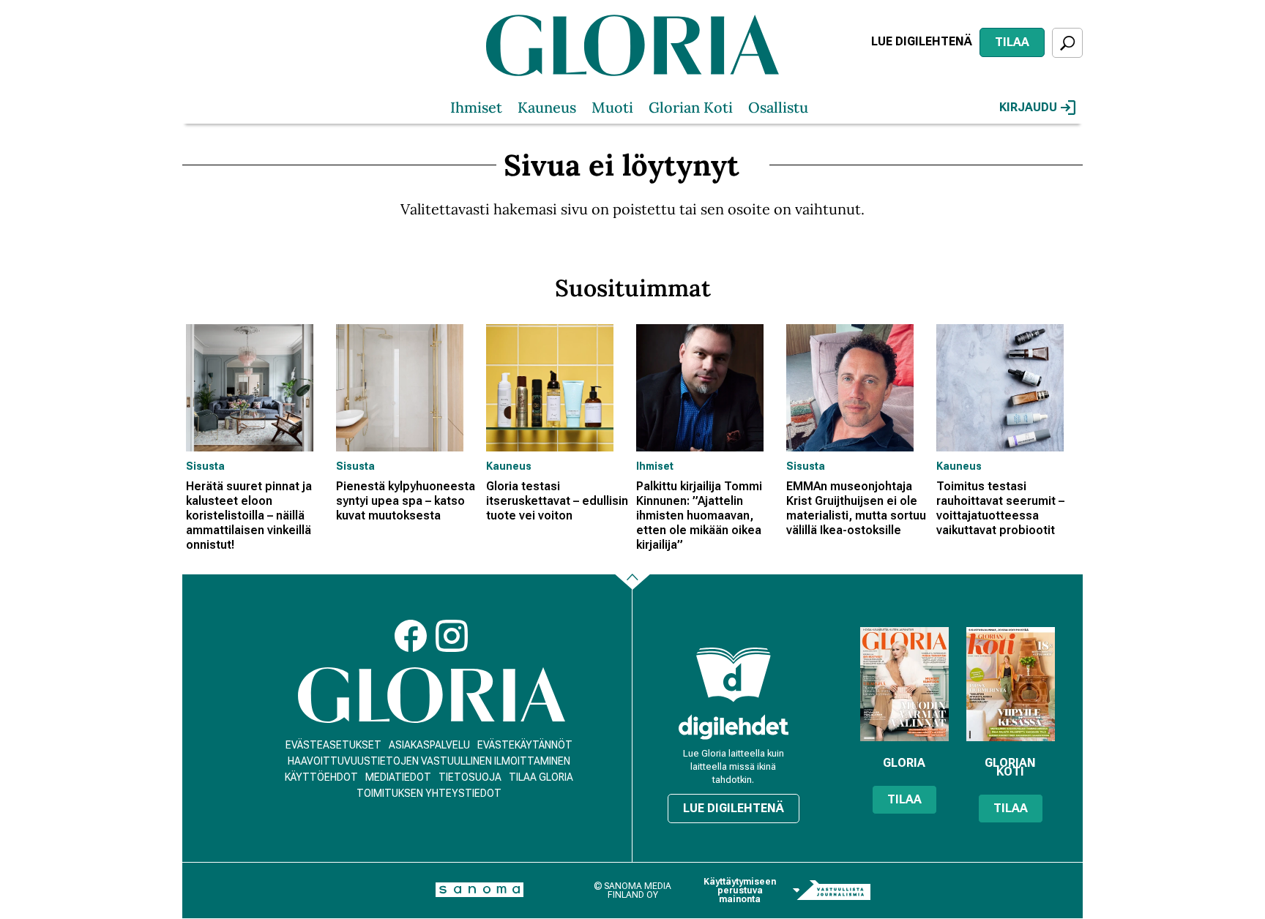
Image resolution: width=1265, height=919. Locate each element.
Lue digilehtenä (921, 41)
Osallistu (778, 107)
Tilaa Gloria (541, 777)
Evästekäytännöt (524, 745)
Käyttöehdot (321, 777)
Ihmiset (476, 107)
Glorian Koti (691, 107)
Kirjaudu (1028, 107)
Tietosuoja (470, 777)
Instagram (452, 636)
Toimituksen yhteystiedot (429, 793)
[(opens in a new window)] (733, 727)
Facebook (411, 636)
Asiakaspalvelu (429, 745)
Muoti (612, 107)
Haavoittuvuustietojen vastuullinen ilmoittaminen (429, 761)
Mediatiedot (398, 777)
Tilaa (1012, 42)
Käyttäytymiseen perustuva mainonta (740, 890)
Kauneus (547, 107)
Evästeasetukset (333, 745)
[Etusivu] (431, 695)
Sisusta (205, 466)
